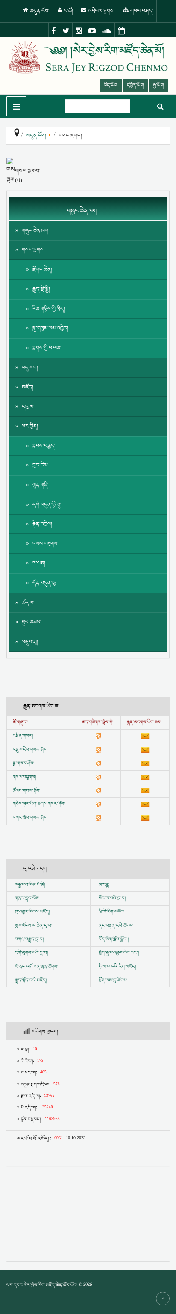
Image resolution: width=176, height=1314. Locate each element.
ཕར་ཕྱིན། (30, 426)
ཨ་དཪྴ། (104, 885)
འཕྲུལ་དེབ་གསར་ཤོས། (30, 749)
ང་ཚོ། (67, 11)
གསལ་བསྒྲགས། (24, 777)
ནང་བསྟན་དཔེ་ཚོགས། (116, 925)
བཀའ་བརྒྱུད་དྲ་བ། (29, 939)
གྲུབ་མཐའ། (31, 622)
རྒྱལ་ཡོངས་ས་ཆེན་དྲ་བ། (33, 925)
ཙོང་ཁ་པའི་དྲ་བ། (112, 898)
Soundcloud (107, 31)
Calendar (121, 31)
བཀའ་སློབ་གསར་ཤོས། (30, 817)
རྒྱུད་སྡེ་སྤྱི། (41, 289)
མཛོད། (27, 387)
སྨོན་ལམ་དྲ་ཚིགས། (113, 980)
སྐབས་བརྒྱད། (44, 446)
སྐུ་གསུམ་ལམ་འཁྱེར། (50, 328)
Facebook (53, 31)
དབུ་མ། (28, 406)
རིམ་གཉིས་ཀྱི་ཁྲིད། (48, 309)
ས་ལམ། (38, 563)
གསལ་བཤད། (141, 11)
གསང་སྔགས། (33, 250)
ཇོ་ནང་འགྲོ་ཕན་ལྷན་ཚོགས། (36, 966)
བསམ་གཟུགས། (45, 543)
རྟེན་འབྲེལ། (42, 524)
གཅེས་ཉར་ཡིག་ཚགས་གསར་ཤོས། (39, 804)
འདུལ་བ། (30, 368)
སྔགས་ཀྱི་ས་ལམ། (47, 348)
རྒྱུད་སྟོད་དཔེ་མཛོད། (31, 980)
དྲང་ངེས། (40, 465)
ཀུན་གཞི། (40, 485)
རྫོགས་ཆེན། (42, 269)
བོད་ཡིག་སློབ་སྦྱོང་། (114, 939)
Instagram (79, 31)
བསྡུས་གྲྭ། (30, 642)
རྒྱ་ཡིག (158, 85)
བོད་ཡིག (110, 85)
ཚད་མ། (28, 603)
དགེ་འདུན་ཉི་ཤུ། (47, 505)
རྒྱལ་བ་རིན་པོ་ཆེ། (31, 885)
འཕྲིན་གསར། (23, 736)
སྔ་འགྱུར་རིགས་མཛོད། (32, 912)
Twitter (66, 31)
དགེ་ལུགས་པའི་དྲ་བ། (31, 953)
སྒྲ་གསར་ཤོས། (23, 763)
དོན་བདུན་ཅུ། (44, 583)
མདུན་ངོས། (39, 11)
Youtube (92, 31)
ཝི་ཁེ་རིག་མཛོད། (111, 912)
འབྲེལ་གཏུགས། (101, 11)
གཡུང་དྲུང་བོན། (27, 898)
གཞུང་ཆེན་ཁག (35, 230)
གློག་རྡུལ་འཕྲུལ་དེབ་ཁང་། (119, 953)
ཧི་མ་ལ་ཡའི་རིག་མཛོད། (117, 966)
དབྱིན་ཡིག (135, 85)
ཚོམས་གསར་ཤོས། (26, 790)
